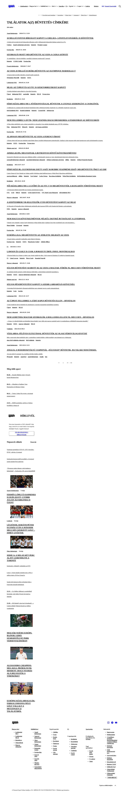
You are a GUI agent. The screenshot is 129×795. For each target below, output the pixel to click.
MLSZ (39, 94)
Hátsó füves (84, 15)
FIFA (8, 209)
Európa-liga (10, 50)
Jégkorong (74, 744)
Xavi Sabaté (34, 176)
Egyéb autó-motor (91, 752)
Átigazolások (19, 742)
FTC (8, 192)
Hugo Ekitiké (11, 225)
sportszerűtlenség (12, 176)
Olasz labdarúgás (12, 551)
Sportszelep (89, 729)
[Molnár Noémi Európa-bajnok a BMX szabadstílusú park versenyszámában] (21, 626)
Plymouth (10, 356)
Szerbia (20, 291)
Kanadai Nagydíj (40, 258)
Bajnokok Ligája (37, 749)
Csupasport (76, 15)
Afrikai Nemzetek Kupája (84, 160)
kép (46, 356)
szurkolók (26, 94)
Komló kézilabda (25, 110)
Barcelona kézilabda (55, 176)
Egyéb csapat (73, 753)
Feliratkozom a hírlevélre (21, 433)
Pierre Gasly (30, 258)
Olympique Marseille (13, 77)
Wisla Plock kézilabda (69, 176)
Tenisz (55, 746)
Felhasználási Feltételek (111, 774)
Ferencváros (46, 94)
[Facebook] (112, 723)
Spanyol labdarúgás (13, 490)
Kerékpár (56, 741)
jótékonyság (50, 110)
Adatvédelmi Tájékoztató (111, 770)
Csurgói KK (41, 110)
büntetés (33, 45)
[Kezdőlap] (11, 6)
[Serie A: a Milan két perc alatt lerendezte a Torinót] (21, 548)
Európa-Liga (11, 242)
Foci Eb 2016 (36, 759)
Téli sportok (55, 753)
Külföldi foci (34, 729)
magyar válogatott (23, 209)
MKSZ (18, 192)
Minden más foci (12, 148)
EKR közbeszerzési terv (111, 751)
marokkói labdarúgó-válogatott (35, 160)
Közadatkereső (111, 762)
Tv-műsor (92, 759)
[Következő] (67, 363)
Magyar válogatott (12, 197)
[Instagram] (108, 723)
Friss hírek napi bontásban (48, 15)
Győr (12, 192)
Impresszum (110, 732)
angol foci (23, 356)
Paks (8, 127)
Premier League (42, 45)
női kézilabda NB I (64, 192)
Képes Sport (68, 15)
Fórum (91, 756)
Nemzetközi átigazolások (38, 767)
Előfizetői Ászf (111, 767)
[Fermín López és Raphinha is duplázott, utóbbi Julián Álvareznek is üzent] (21, 487)
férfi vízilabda (30, 340)
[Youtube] (116, 723)
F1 (66, 6)
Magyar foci (15, 729)
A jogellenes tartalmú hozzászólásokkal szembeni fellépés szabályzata (112, 740)
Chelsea (9, 45)
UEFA (29, 77)
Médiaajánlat (111, 734)
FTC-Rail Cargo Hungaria (50, 192)
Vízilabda (10, 329)
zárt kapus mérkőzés (41, 127)
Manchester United (33, 242)
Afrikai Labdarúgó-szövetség (55, 160)
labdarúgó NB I (17, 94)
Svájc (15, 291)
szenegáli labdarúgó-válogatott (16, 160)
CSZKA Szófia (17, 61)
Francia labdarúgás (13, 66)
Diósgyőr (24, 127)
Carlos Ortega (43, 176)
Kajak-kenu (55, 737)
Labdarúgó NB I (12, 82)
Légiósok (9, 521)
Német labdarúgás (37, 745)
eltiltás (67, 160)
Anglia (42, 356)
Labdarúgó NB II (18, 737)
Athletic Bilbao (45, 242)
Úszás (55, 734)
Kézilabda (10, 99)
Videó (91, 761)
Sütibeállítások (112, 777)
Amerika (61, 6)
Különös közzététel (110, 758)
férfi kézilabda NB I (13, 110)
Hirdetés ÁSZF (111, 764)
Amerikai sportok (74, 747)
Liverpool (19, 225)
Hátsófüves (18, 740)
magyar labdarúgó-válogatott (27, 274)
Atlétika (55, 732)
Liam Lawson (14, 258)
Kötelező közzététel (110, 746)
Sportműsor (60, 15)
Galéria (87, 6)
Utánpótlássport (93, 15)
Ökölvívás (56, 743)
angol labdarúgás (33, 356)
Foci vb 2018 (36, 755)
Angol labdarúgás (12, 33)
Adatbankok (24, 6)
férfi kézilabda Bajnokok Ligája (86, 176)
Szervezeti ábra (111, 755)
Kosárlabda (74, 741)
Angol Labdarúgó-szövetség (21, 45)
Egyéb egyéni (55, 749)
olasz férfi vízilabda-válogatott (16, 340)
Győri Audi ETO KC (34, 192)
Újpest (9, 94)
